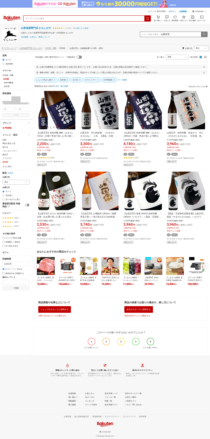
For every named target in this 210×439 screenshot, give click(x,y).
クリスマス (7, 158)
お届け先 (6, 177)
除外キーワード (8, 277)
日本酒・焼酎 (50, 48)
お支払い (33, 37)
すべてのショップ (9, 48)
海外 (11, 173)
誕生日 (5, 154)
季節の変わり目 (8, 143)
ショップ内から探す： (151, 34)
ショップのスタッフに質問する (55, 309)
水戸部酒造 (7, 128)
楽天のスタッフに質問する (139, 309)
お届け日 (6, 187)
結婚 (4, 140)
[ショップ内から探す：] (204, 34)
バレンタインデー (9, 151)
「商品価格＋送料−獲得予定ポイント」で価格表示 (54, 57)
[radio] (3, 60)
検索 (17, 115)
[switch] (27, 205)
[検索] (148, 18)
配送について (44, 37)
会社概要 (24, 37)
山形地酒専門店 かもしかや (36, 28)
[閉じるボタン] (204, 66)
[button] (199, 12)
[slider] (2, 104)
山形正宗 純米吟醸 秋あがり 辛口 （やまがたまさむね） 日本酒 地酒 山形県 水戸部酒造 (186, 135)
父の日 (5, 162)
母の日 (5, 147)
